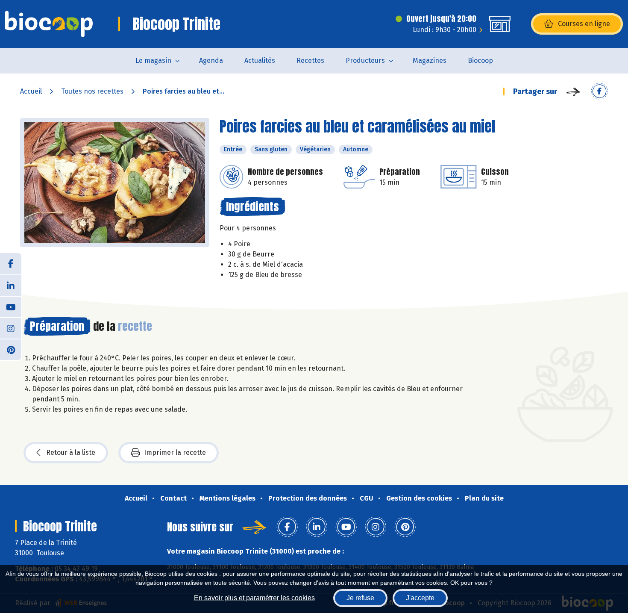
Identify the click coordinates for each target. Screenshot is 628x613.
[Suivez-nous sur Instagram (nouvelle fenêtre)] (10, 328)
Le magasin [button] (153, 60)
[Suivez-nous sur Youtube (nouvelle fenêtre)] (10, 306)
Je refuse (360, 597)
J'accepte (420, 597)
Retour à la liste (70, 452)
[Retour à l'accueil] (49, 24)
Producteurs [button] (365, 60)
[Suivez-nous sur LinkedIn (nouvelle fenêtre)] (10, 285)
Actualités (259, 60)
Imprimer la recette (175, 452)
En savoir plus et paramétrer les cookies (254, 597)
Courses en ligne (584, 24)
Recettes (310, 60)
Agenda (211, 60)
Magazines (429, 60)
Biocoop (480, 60)
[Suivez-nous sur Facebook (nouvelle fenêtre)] (10, 263)
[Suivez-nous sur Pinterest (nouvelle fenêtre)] (10, 349)
